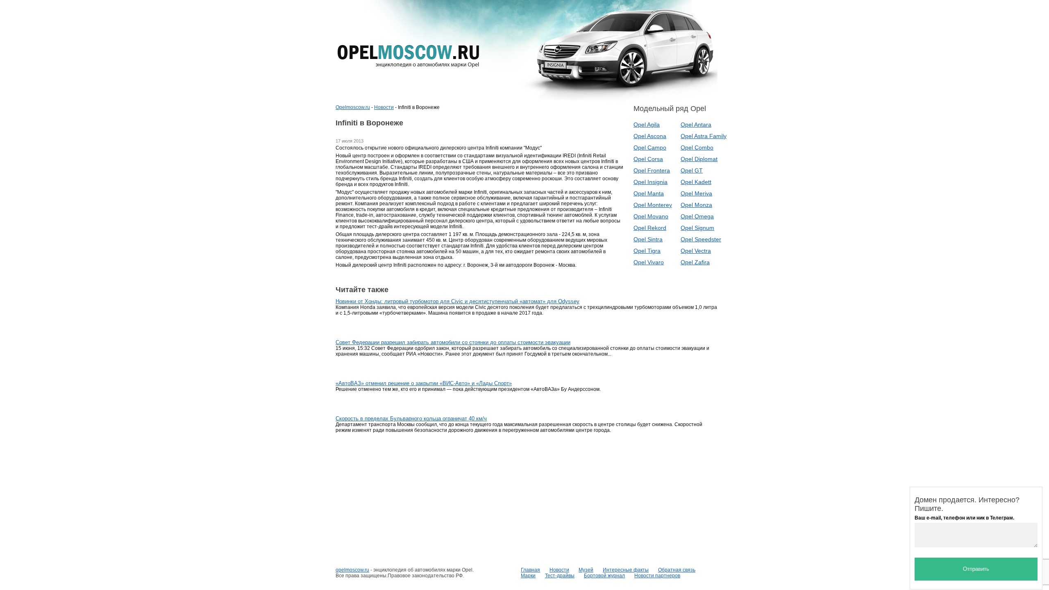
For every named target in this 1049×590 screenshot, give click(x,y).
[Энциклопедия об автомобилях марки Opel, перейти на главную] (408, 56)
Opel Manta (648, 193)
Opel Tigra (647, 250)
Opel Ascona (649, 136)
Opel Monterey (652, 205)
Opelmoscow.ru (353, 107)
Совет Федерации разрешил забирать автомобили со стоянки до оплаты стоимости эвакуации (453, 342)
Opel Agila (646, 124)
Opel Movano (650, 216)
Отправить (976, 569)
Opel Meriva (696, 193)
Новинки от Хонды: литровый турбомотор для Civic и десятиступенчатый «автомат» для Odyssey (457, 301)
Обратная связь (676, 570)
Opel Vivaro (648, 262)
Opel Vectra (696, 250)
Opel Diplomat (699, 159)
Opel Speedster (701, 239)
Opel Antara (696, 124)
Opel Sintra (648, 239)
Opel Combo (697, 147)
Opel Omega (697, 216)
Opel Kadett (696, 182)
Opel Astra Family (704, 136)
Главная (530, 570)
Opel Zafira (695, 262)
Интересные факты (626, 570)
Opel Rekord (649, 228)
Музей (586, 570)
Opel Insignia (650, 182)
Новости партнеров (657, 576)
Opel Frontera (651, 170)
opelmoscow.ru (352, 570)
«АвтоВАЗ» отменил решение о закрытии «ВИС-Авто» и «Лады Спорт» (424, 383)
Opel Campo (649, 147)
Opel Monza (696, 205)
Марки (528, 576)
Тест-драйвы (559, 576)
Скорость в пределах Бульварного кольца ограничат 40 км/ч (411, 418)
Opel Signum (697, 228)
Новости (384, 107)
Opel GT (692, 170)
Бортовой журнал (604, 576)
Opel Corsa (648, 159)
